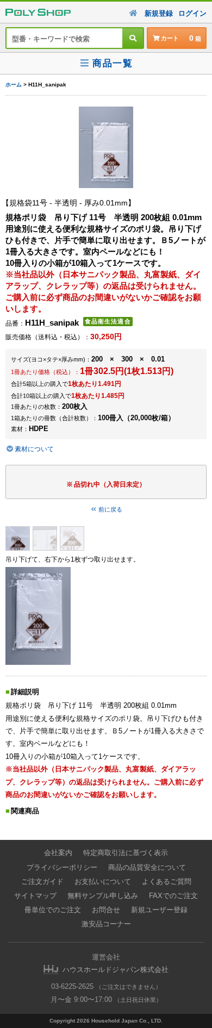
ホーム (13, 85)
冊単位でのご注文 (52, 910)
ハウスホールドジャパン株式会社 (116, 969)
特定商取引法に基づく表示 (125, 853)
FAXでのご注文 (173, 896)
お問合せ (106, 910)
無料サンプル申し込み (102, 896)
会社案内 (58, 853)
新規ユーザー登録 (159, 910)
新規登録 (159, 13)
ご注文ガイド (42, 881)
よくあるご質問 (166, 881)
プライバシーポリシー (62, 867)
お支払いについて (102, 881)
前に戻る (110, 509)
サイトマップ (35, 896)
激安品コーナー (106, 924)
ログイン (192, 13)
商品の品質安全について (147, 867)
